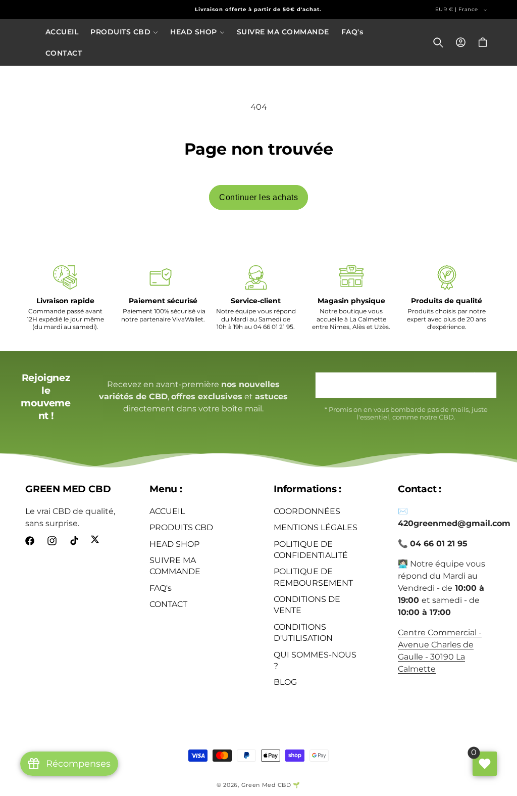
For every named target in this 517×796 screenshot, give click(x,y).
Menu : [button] (165, 489)
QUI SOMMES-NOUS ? (315, 660)
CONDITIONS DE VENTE (307, 604)
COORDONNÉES (307, 511)
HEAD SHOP (174, 544)
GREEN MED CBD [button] (68, 489)
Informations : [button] (307, 489)
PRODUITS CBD (181, 527)
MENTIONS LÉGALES (315, 527)
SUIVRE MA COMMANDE (174, 565)
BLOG (285, 682)
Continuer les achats (258, 197)
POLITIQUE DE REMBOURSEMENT (313, 577)
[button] (124, 31)
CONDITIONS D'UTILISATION (303, 632)
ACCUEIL (167, 511)
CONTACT (168, 604)
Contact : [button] (419, 489)
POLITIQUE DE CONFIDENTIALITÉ (311, 549)
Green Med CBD (266, 784)
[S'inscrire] (485, 385)
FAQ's (160, 588)
